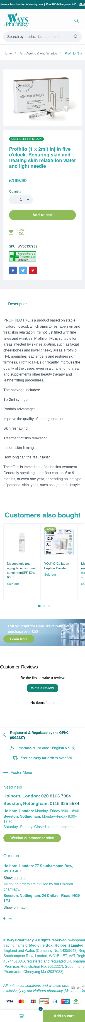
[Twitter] (23, 270)
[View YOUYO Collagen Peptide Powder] (59, 542)
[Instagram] (10, 919)
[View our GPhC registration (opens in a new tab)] (22, 256)
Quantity (15, 191)
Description (17, 304)
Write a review (42, 688)
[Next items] (80, 565)
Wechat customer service (32, 838)
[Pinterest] (33, 270)
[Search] (77, 21)
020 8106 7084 (56, 796)
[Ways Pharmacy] (17, 20)
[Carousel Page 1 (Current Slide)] (39, 606)
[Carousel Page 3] (49, 606)
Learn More (19, 639)
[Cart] (21, 1016)
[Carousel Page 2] (44, 606)
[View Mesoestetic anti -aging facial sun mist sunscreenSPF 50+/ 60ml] (22, 542)
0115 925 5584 (64, 803)
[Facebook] (13, 270)
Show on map (14, 878)
